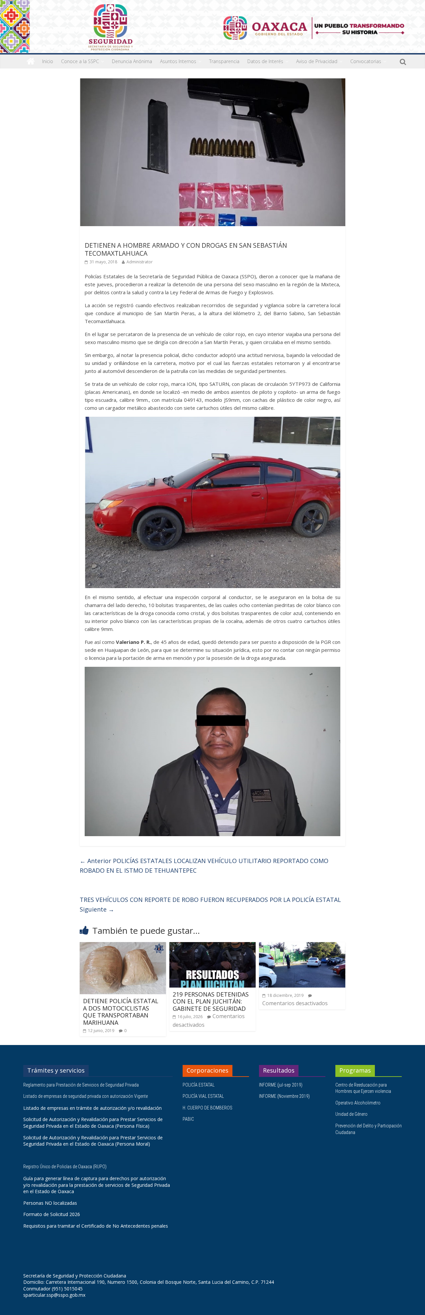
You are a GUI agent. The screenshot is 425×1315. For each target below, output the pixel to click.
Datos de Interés (265, 61)
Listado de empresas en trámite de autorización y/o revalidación (92, 1108)
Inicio (47, 61)
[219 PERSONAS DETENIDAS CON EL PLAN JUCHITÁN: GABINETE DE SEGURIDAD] (212, 946)
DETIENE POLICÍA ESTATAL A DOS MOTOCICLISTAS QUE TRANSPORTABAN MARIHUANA (120, 1011)
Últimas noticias (103, 235)
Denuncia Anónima (132, 61)
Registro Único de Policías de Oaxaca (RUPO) (65, 1166)
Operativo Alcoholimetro (358, 1102)
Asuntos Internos (178, 61)
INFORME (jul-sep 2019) (280, 1085)
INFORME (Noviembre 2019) (284, 1096)
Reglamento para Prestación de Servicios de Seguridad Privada (81, 1085)
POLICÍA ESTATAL (198, 1085)
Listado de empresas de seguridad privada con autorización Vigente (85, 1096)
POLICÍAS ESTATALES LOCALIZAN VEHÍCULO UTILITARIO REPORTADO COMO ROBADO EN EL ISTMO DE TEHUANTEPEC (204, 865)
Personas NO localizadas (50, 1203)
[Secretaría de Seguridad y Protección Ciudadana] (30, 61)
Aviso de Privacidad (316, 61)
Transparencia (224, 61)
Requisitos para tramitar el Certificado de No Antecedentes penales (95, 1226)
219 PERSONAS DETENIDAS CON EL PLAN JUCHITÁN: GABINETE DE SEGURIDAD (211, 1001)
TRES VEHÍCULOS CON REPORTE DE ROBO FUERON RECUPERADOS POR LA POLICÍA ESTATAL (210, 904)
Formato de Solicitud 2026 (51, 1214)
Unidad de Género (351, 1114)
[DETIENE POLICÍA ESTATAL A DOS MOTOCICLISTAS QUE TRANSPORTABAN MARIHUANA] (123, 946)
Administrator (140, 262)
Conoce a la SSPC (80, 61)
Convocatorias (365, 61)
